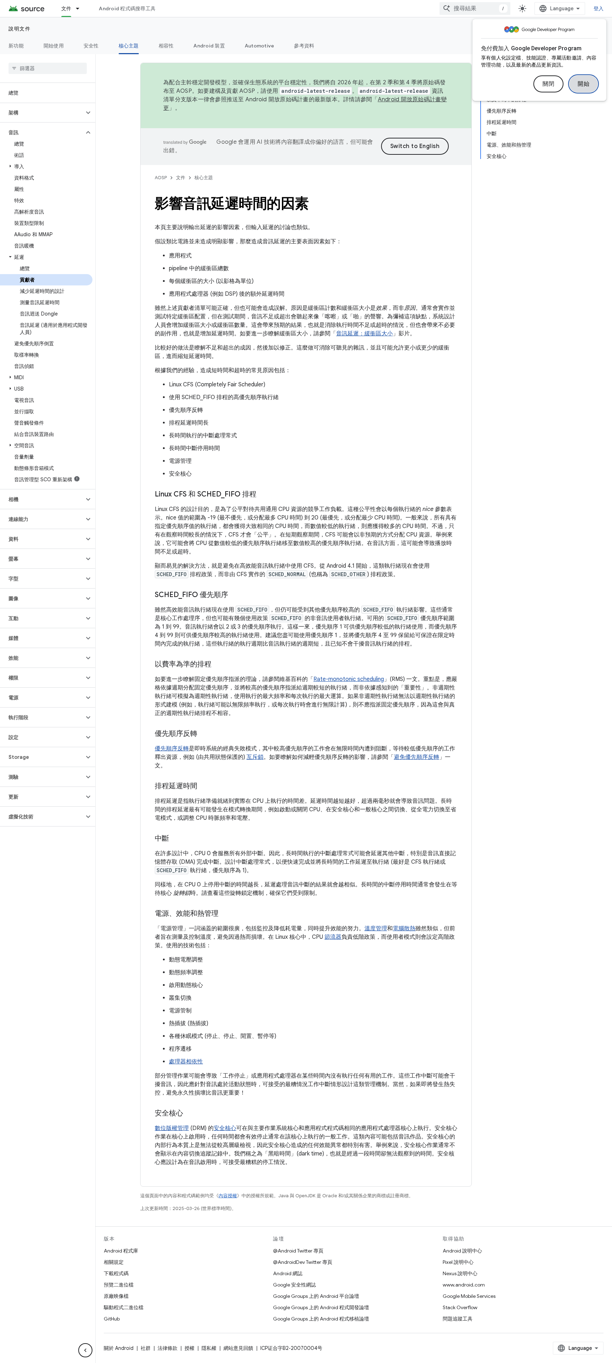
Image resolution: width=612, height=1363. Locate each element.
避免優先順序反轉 (416, 757)
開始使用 (54, 45)
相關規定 (114, 1262)
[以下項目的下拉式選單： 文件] (80, 8)
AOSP (161, 178)
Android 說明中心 (462, 1251)
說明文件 (19, 28)
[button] (42, 112)
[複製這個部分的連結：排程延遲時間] (204, 786)
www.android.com (464, 1285)
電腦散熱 (404, 928)
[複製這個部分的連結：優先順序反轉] (204, 734)
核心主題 (129, 45)
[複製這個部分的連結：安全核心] (190, 1113)
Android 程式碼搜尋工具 (127, 8)
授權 (189, 1348)
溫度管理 (375, 928)
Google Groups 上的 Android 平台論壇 (316, 1296)
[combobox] (475, 8)
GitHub (112, 1319)
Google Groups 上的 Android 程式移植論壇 (321, 1319)
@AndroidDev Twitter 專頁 (302, 1262)
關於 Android (119, 1348)
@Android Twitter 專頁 (298, 1251)
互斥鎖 (255, 757)
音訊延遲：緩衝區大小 (364, 333)
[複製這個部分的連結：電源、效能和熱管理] (226, 914)
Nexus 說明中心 (460, 1273)
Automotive (259, 45)
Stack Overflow (460, 1307)
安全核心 (225, 1128)
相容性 (166, 45)
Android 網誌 (287, 1273)
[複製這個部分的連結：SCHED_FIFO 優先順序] (235, 595)
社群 (146, 1348)
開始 (583, 83)
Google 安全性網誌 (294, 1285)
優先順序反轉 (172, 748)
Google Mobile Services (469, 1296)
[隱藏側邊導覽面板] (85, 1350)
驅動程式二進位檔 (123, 1307)
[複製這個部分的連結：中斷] (176, 839)
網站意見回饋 (238, 1348)
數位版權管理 (172, 1128)
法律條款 (167, 1348)
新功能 (16, 45)
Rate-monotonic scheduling (348, 679)
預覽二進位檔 (119, 1285)
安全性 (91, 45)
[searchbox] (47, 68)
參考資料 (304, 45)
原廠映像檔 (116, 1296)
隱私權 (209, 1348)
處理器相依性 (186, 1061)
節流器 (332, 937)
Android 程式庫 (121, 1251)
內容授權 (228, 1196)
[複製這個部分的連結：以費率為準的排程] (218, 664)
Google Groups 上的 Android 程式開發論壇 (321, 1307)
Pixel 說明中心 (458, 1262)
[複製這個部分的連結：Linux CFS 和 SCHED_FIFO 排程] (263, 494)
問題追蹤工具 (457, 1319)
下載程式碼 (116, 1273)
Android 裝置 (209, 45)
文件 (66, 8)
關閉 (548, 83)
